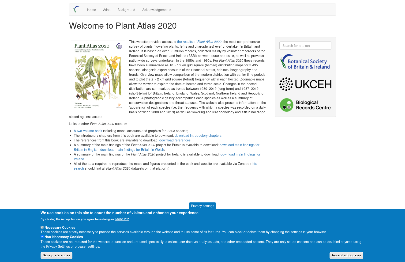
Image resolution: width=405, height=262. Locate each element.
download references (175, 140)
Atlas (106, 9)
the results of (199, 41)
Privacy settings (202, 205)
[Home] (78, 9)
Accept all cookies (346, 255)
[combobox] (305, 45)
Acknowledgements (156, 9)
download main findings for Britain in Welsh (132, 149)
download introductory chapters (198, 135)
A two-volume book (88, 130)
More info (122, 218)
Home (91, 9)
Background (126, 9)
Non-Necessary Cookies (64, 236)
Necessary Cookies (60, 227)
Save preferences (56, 255)
